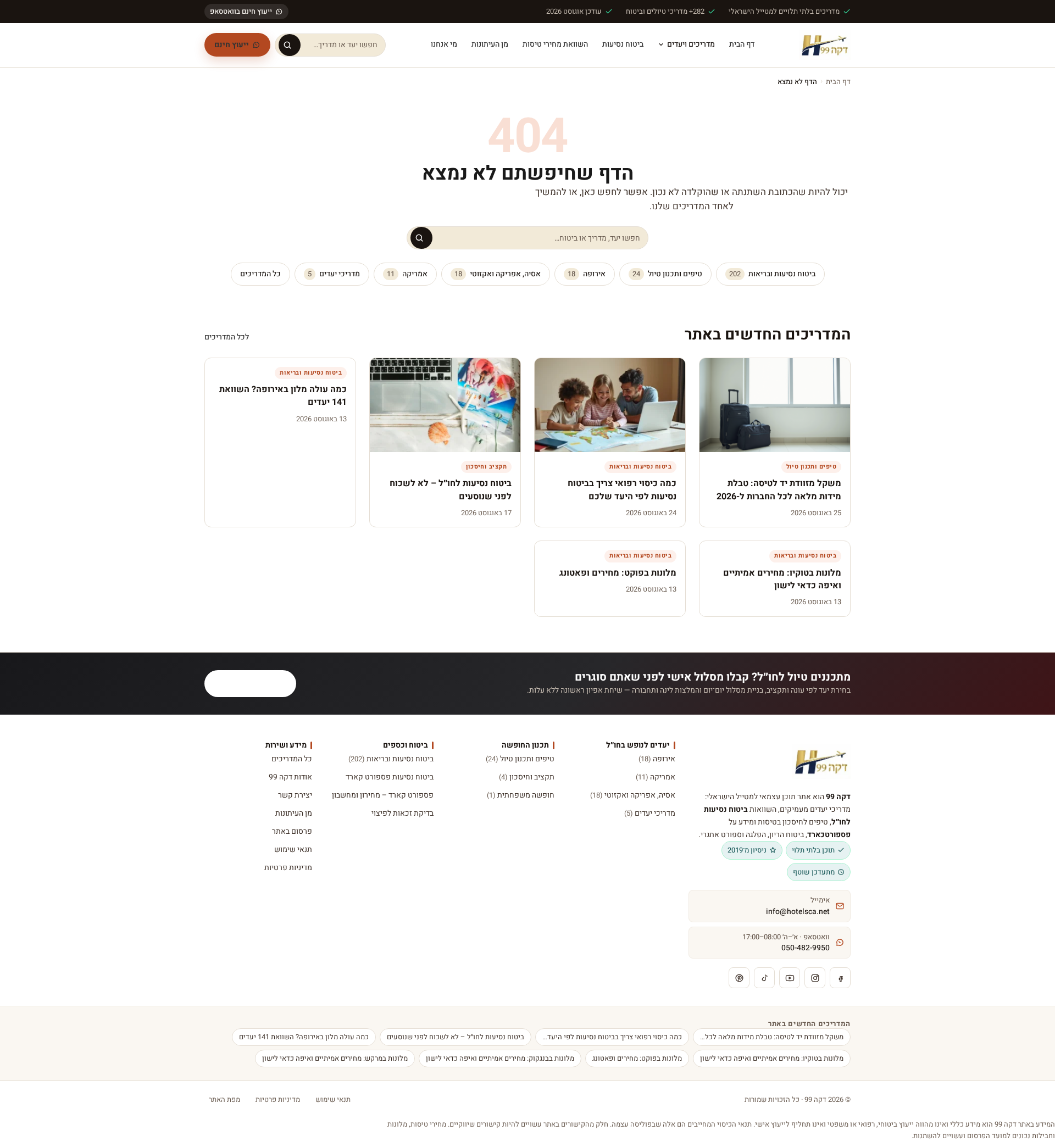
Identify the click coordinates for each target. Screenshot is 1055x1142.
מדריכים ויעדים (691, 44)
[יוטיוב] (789, 977)
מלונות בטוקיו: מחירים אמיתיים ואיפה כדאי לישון (771, 1058)
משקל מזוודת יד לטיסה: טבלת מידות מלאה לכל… (771, 1037)
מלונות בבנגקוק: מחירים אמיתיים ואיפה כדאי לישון (500, 1058)
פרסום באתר (292, 831)
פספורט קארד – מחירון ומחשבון (382, 795)
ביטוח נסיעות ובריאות (772, 274)
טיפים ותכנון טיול (667, 274)
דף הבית (741, 44)
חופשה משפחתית (520, 795)
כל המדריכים (260, 274)
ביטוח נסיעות (622, 44)
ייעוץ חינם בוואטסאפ (241, 11)
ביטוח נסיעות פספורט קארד (389, 777)
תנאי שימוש (293, 849)
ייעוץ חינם (231, 45)
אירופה (587, 274)
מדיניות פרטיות (288, 867)
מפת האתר (224, 1099)
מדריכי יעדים (334, 274)
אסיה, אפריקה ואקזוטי (497, 274)
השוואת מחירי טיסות (555, 44)
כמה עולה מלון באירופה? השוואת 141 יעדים (304, 1037)
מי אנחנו (444, 44)
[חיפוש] (290, 45)
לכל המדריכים (226, 337)
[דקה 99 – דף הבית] (825, 45)
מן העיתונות (489, 44)
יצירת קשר (295, 795)
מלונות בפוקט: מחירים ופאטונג (637, 1058)
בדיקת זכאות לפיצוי (402, 813)
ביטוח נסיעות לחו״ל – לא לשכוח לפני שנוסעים (455, 1037)
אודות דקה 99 (290, 777)
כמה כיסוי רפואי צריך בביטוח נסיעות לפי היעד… (612, 1037)
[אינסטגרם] (814, 977)
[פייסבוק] (840, 977)
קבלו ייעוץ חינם (257, 683)
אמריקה (407, 274)
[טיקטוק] (764, 977)
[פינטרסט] (739, 977)
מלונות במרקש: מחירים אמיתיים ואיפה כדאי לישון (335, 1058)
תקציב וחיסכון (526, 777)
